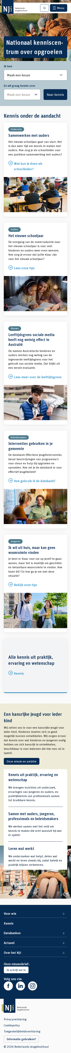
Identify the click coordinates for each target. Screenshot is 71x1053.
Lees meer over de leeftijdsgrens (35, 373)
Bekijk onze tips (35, 583)
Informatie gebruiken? (21, 1039)
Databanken (12, 933)
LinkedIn (20, 985)
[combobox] (22, 94)
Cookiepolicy (12, 1025)
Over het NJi (12, 952)
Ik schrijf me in (16, 970)
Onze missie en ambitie (22, 761)
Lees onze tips (35, 269)
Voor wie (10, 913)
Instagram (32, 985)
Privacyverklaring (15, 1019)
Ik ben (8, 66)
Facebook (8, 985)
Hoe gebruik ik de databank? (35, 480)
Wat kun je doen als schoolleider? (35, 170)
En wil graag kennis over (19, 85)
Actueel (9, 942)
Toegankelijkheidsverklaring (22, 1031)
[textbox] (20, 94)
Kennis (35, 665)
